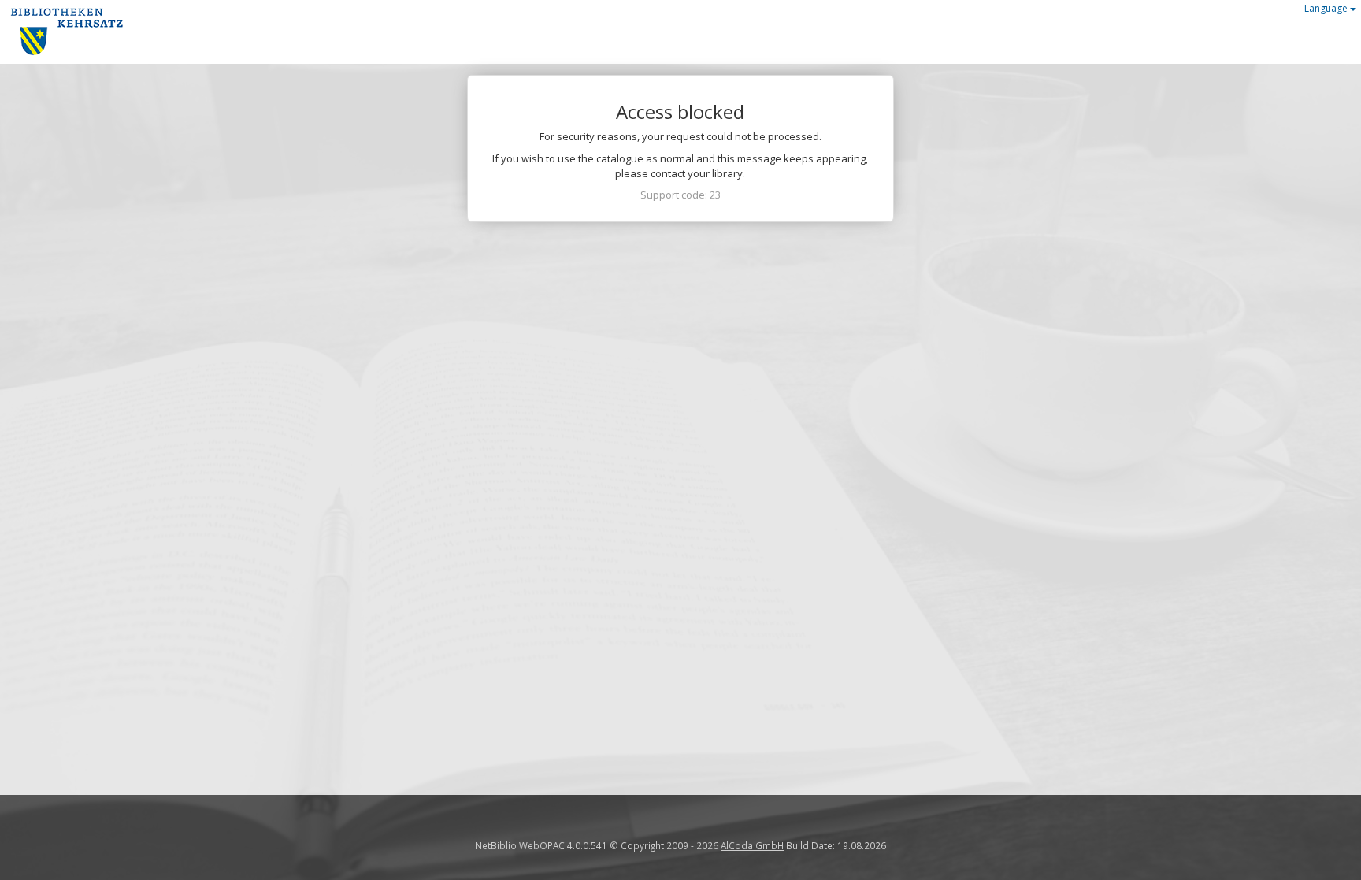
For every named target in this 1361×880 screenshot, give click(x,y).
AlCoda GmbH (752, 845)
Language (1327, 8)
